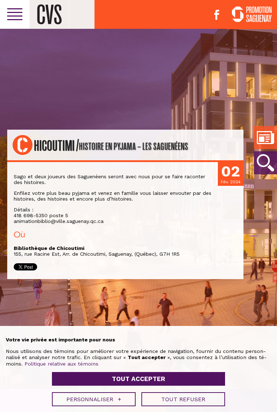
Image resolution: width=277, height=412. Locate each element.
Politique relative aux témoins (61, 364)
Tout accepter (138, 378)
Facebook (217, 15)
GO (265, 162)
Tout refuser (183, 399)
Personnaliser (93, 399)
